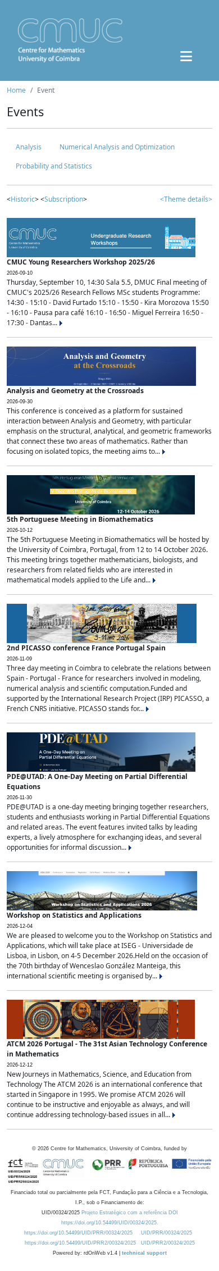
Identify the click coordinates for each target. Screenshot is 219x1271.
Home (16, 90)
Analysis (29, 147)
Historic (23, 199)
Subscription (63, 199)
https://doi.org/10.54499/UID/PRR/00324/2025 (78, 1233)
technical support (144, 1253)
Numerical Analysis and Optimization (117, 147)
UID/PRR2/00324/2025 (168, 1243)
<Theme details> (186, 199)
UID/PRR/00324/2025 (166, 1233)
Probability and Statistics (54, 166)
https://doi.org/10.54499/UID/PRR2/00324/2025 (80, 1243)
